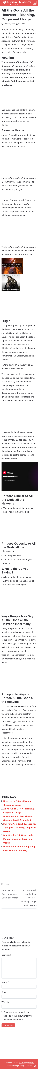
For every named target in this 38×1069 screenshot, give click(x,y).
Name (5, 982)
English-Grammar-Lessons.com (17, 2)
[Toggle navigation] (34, 3)
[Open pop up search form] (35, 1066)
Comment (7, 955)
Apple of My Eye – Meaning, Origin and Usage (10, 894)
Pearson (21, 24)
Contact (29, 1066)
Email (5, 992)
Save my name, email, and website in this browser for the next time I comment (18, 1016)
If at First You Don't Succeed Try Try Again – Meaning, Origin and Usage (19, 828)
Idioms (6, 884)
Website (5, 1002)
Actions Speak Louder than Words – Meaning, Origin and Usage (28, 898)
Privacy (21, 1066)
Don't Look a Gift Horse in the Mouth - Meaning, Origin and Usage (18, 839)
